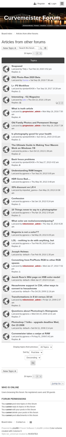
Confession (18, 198)
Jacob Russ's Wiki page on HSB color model (36, 277)
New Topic (8, 48)
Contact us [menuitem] (20, 422)
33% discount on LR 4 (24, 187)
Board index (7, 422)
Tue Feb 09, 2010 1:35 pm (42, 255)
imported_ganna (29, 190)
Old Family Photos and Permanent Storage (35, 122)
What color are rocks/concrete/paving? (33, 221)
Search (40, 48)
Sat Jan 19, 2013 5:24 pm (43, 201)
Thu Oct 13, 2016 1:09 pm (39, 100)
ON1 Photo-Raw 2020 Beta (26, 77)
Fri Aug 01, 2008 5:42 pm (42, 336)
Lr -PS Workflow (20, 85)
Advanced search (45, 48)
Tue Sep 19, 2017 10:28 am (49, 88)
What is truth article (22, 108)
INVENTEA (33, 434)
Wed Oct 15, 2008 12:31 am (44, 314)
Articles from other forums (23, 42)
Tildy (24, 69)
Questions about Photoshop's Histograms (35, 311)
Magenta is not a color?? (25, 232)
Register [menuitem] (41, 4)
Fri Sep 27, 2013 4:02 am (48, 162)
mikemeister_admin (31, 224)
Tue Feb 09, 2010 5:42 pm (43, 243)
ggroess (25, 173)
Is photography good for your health (32, 134)
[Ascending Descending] (33, 357)
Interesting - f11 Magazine (26, 97)
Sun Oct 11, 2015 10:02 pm (48, 137)
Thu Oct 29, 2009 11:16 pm (42, 291)
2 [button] (37, 53)
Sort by (26, 352)
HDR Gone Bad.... (21, 179)
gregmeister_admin (31, 111)
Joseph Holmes (20, 251)
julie (24, 100)
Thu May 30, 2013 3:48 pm (43, 182)
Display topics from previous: (26, 347)
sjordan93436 (28, 88)
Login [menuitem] (53, 4)
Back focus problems (23, 159)
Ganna (25, 80)
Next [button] (40, 53)
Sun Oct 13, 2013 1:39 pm (41, 151)
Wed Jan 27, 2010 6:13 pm (42, 280)
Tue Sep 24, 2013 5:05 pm (43, 173)
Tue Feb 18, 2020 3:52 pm (40, 69)
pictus (25, 151)
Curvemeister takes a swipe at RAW (31, 333)
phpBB (15, 428)
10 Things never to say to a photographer (34, 209)
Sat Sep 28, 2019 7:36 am (41, 80)
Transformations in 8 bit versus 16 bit (32, 296)
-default (25, 255)
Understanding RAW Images (27, 170)
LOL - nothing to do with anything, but (33, 240)
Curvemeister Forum (32, 17)
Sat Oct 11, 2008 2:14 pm (42, 328)
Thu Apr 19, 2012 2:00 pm (43, 213)
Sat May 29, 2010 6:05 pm (43, 235)
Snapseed (17, 66)
